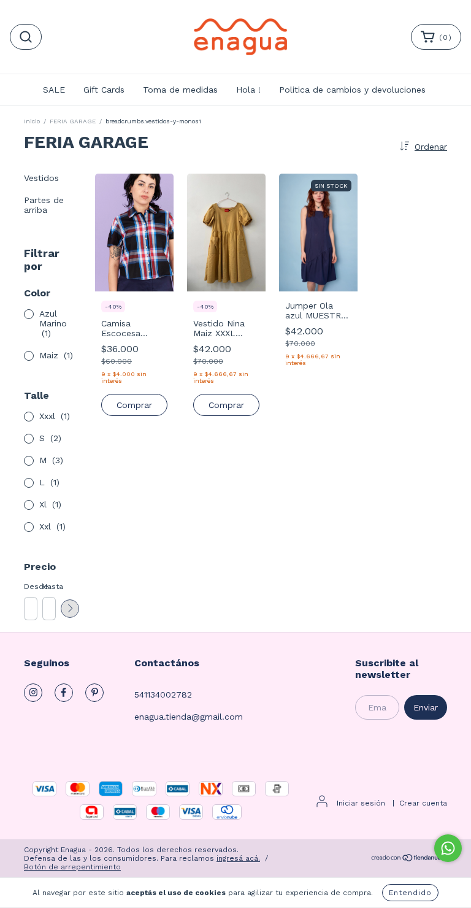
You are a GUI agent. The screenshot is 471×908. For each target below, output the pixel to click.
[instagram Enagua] (33, 692)
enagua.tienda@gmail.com (188, 716)
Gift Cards (103, 89)
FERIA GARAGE (73, 121)
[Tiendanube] (408, 859)
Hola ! (248, 89)
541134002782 (163, 694)
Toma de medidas (180, 89)
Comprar (134, 405)
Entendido (410, 892)
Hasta (48, 586)
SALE (54, 89)
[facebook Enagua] (64, 692)
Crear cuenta (423, 803)
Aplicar (70, 608)
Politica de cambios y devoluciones (352, 89)
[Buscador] (26, 37)
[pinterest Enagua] (94, 692)
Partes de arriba (44, 205)
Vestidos (41, 178)
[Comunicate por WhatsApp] (448, 848)
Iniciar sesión (361, 803)
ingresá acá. (238, 858)
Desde (30, 586)
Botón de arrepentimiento (72, 867)
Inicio (32, 121)
